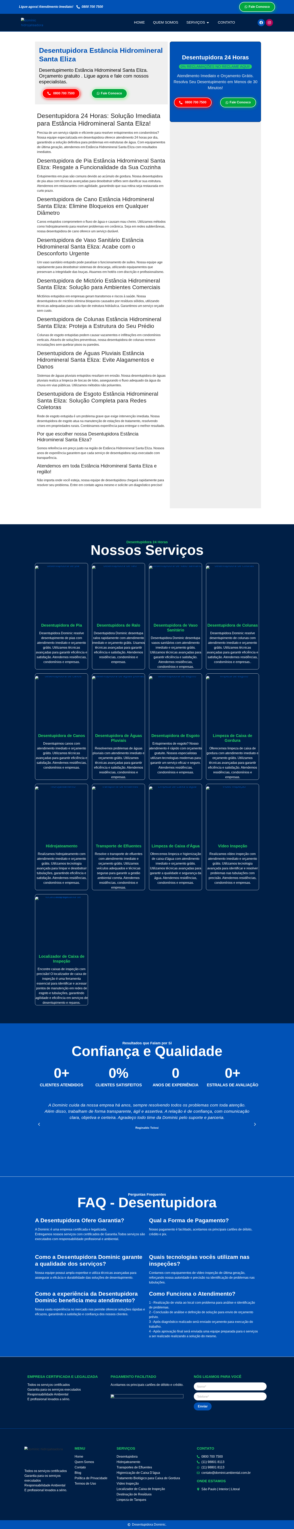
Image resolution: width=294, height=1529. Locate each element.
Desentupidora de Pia (61, 625)
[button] (39, 1124)
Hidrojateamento (61, 846)
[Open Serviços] (208, 22)
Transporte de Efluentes (118, 846)
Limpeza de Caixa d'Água (176, 846)
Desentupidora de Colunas (232, 625)
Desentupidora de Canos (61, 735)
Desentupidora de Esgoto (175, 735)
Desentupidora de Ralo (118, 625)
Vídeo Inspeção (232, 846)
